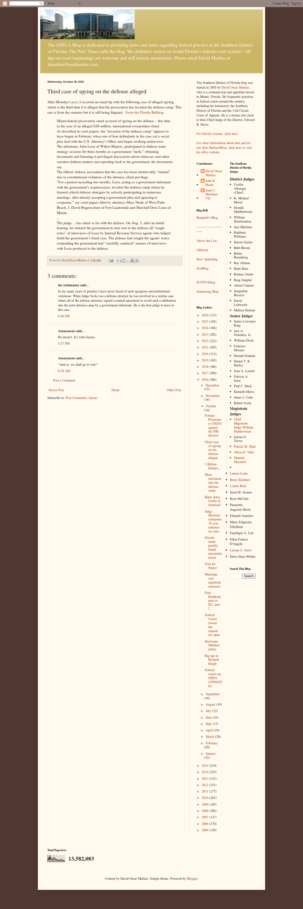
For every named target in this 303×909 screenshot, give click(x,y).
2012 (205, 785)
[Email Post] (110, 260)
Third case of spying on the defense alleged (213, 450)
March (210, 736)
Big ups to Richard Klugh (212, 659)
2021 (205, 347)
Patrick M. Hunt (245, 446)
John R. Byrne (210, 183)
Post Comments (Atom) (82, 397)
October (211, 406)
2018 (205, 366)
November (213, 395)
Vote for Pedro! (211, 566)
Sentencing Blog (207, 291)
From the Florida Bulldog (144, 112)
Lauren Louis (239, 473)
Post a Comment (64, 380)
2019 (205, 360)
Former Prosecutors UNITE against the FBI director (213, 425)
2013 (205, 778)
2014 (205, 772)
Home (115, 390)
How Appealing (207, 259)
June (209, 717)
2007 (205, 817)
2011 (205, 791)
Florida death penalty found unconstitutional (213, 547)
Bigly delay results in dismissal (212, 501)
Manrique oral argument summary (213, 580)
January (211, 753)
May (209, 723)
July (209, 710)
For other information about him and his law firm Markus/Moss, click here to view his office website (224, 147)
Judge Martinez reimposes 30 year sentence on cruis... (213, 521)
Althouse (202, 250)
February (212, 743)
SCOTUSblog (205, 282)
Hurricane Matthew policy (212, 645)
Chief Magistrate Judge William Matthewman (243, 425)
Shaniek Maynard (240, 459)
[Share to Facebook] (132, 260)
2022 (205, 341)
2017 (205, 373)
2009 (205, 804)
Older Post (174, 390)
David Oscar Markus (235, 87)
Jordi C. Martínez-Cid (211, 194)
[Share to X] (128, 260)
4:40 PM (64, 316)
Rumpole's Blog (207, 217)
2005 (205, 830)
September (213, 694)
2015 (205, 765)
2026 (205, 315)
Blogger (192, 878)
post (74, 101)
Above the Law (206, 240)
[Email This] (119, 260)
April (210, 730)
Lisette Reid (238, 486)
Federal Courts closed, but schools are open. (213, 625)
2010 (205, 797)
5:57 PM (64, 343)
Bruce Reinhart (240, 479)
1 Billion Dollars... (213, 466)
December (212, 385)
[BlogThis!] (123, 260)
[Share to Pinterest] (137, 260)
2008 (205, 810)
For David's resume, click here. (217, 133)
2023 (205, 334)
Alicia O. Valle (244, 452)
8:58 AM (64, 371)
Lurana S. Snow (241, 550)
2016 (205, 379)
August (211, 704)
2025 (205, 321)
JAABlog (202, 268)
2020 (205, 354)
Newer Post (56, 390)
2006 (205, 823)
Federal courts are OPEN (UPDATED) (213, 678)
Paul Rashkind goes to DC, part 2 (213, 600)
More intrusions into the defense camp (213, 482)
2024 (205, 328)
